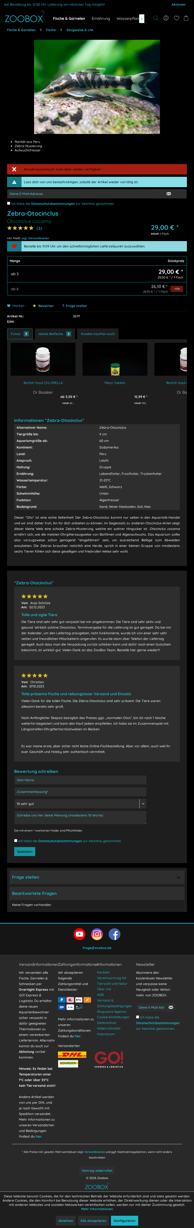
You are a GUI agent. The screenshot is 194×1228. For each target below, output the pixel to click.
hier (39, 1136)
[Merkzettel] (176, 18)
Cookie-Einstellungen (113, 1017)
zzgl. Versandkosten (35, 238)
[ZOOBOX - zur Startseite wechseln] (24, 16)
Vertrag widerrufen (97, 1170)
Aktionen (178, 4)
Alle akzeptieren (93, 1221)
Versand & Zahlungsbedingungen (114, 1003)
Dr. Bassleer (43, 392)
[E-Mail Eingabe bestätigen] (169, 193)
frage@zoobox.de (97, 948)
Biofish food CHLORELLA (43, 383)
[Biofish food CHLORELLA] (43, 359)
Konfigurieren (124, 1221)
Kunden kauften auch (98, 334)
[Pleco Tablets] (115, 359)
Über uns (104, 989)
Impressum (106, 1034)
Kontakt (103, 972)
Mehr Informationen (97, 1209)
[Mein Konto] (166, 18)
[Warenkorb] (187, 18)
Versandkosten (94, 1152)
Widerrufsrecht (108, 1028)
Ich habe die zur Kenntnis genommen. (63, 204)
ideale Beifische (54, 334)
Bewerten (45, 306)
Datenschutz (106, 1023)
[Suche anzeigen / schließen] (155, 18)
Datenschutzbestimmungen (53, 204)
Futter (19, 334)
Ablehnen (65, 1221)
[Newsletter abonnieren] (171, 1007)
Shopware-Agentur (112, 1012)
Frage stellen (76, 306)
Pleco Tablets (115, 383)
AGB (100, 995)
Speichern (24, 851)
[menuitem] (166, 18)
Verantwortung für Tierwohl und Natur (112, 981)
